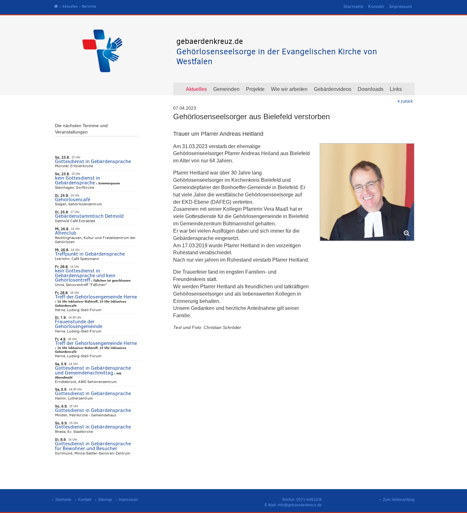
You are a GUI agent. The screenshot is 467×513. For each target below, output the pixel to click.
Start (56, 6)
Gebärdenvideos (332, 89)
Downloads (370, 89)
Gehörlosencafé (72, 199)
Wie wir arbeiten (289, 89)
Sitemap (105, 499)
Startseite (353, 6)
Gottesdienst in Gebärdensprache (93, 161)
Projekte (255, 89)
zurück (407, 101)
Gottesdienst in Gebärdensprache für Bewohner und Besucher (93, 446)
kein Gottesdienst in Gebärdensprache (77, 180)
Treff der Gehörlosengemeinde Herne (96, 296)
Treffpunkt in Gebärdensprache (90, 253)
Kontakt (376, 6)
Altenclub (65, 232)
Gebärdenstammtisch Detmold (89, 216)
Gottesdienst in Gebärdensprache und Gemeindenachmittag (93, 370)
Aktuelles (70, 6)
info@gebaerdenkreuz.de (300, 505)
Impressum (400, 6)
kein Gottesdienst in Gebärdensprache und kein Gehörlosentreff (85, 275)
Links (396, 89)
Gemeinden (226, 89)
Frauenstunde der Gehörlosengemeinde (78, 324)
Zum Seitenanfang (399, 499)
